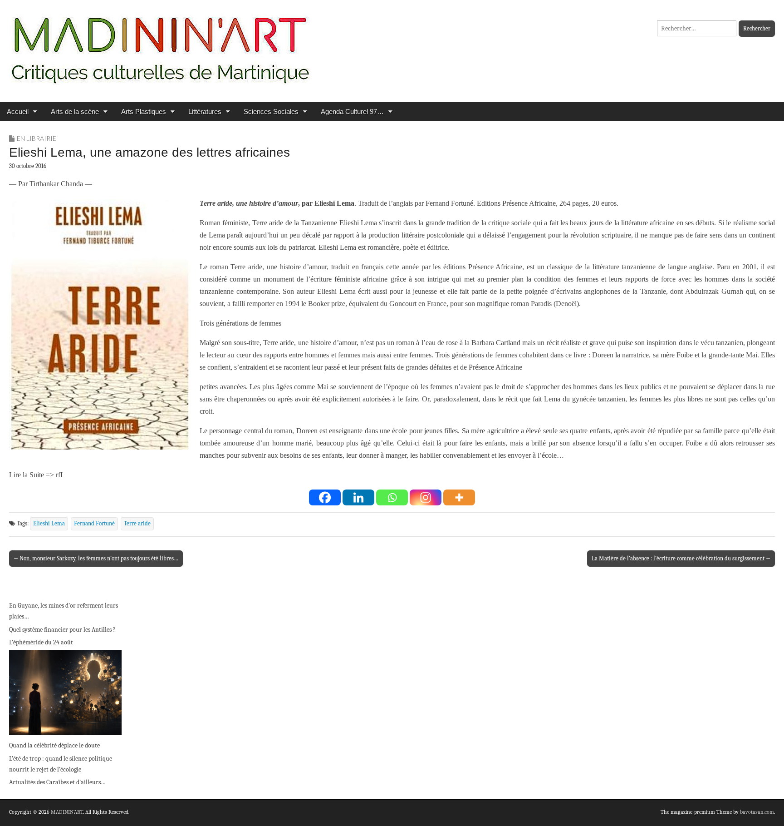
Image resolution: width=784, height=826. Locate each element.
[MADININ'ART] (160, 44)
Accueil (18, 111)
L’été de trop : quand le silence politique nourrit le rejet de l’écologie (60, 764)
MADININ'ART (67, 812)
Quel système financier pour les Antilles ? (62, 629)
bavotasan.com (757, 812)
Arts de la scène (75, 111)
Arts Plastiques (143, 111)
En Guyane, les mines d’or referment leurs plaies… (63, 611)
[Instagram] (425, 497)
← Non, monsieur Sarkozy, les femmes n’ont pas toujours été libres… (96, 558)
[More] (459, 497)
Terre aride (137, 523)
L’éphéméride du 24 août (41, 642)
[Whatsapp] (392, 497)
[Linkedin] (358, 497)
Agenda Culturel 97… (352, 111)
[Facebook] (325, 497)
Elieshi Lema (49, 523)
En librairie (36, 138)
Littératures (204, 111)
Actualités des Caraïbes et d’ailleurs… (57, 782)
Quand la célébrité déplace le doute (54, 745)
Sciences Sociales (271, 111)
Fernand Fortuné (94, 523)
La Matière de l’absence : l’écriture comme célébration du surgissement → (681, 558)
